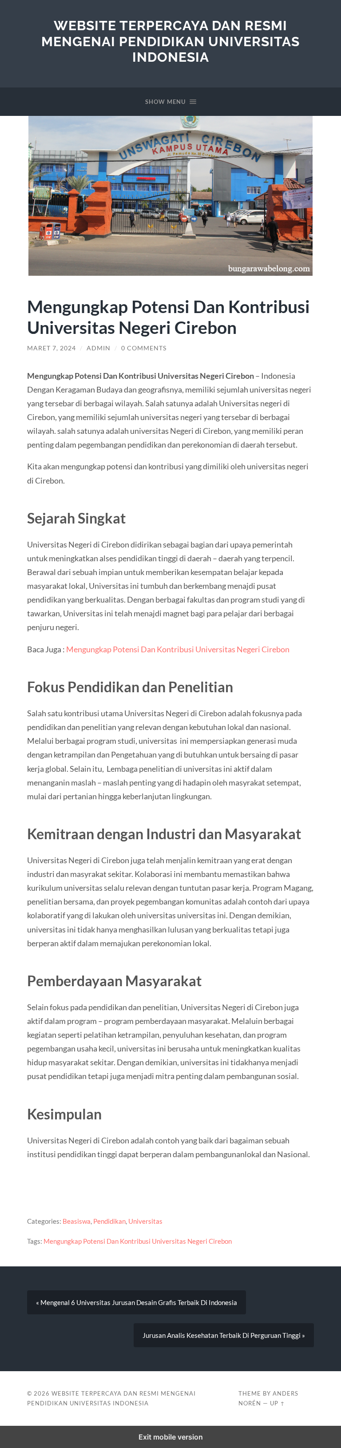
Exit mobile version (171, 1436)
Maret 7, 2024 (51, 348)
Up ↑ (277, 1403)
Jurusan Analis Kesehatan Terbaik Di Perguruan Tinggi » (224, 1335)
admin (99, 348)
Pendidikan (109, 1221)
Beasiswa (77, 1221)
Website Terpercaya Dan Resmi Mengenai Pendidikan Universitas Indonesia (170, 41)
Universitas (145, 1221)
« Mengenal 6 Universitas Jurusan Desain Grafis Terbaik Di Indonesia (136, 1302)
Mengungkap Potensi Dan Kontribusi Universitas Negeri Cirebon (177, 649)
